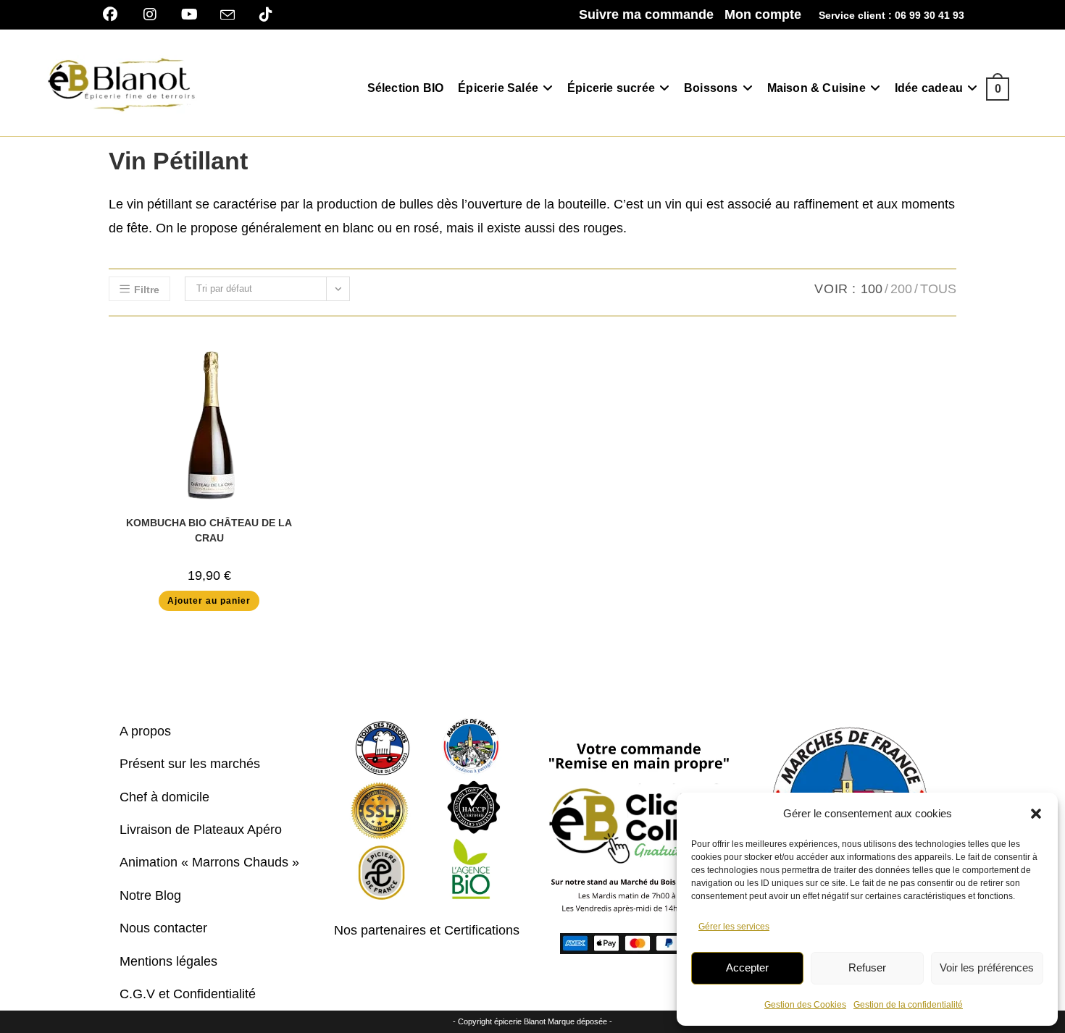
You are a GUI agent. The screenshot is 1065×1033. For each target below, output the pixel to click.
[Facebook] (115, 14)
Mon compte (762, 14)
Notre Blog (150, 895)
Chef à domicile (164, 797)
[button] (1036, 813)
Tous (938, 289)
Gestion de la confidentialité (908, 1005)
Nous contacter (163, 928)
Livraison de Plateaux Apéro (201, 829)
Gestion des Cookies (805, 1005)
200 (901, 289)
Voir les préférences (987, 967)
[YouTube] (189, 14)
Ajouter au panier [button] (209, 601)
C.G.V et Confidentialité (188, 994)
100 (871, 289)
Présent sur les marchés (190, 763)
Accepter (747, 967)
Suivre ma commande (646, 14)
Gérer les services (733, 927)
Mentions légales (168, 961)
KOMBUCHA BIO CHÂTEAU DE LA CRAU (209, 530)
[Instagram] (150, 14)
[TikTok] (265, 14)
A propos (145, 731)
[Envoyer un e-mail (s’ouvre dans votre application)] (227, 15)
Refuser (867, 967)
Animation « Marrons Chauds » (209, 862)
